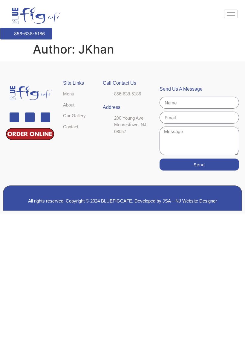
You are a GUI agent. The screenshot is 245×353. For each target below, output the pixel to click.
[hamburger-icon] (231, 14)
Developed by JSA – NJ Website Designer (175, 200)
